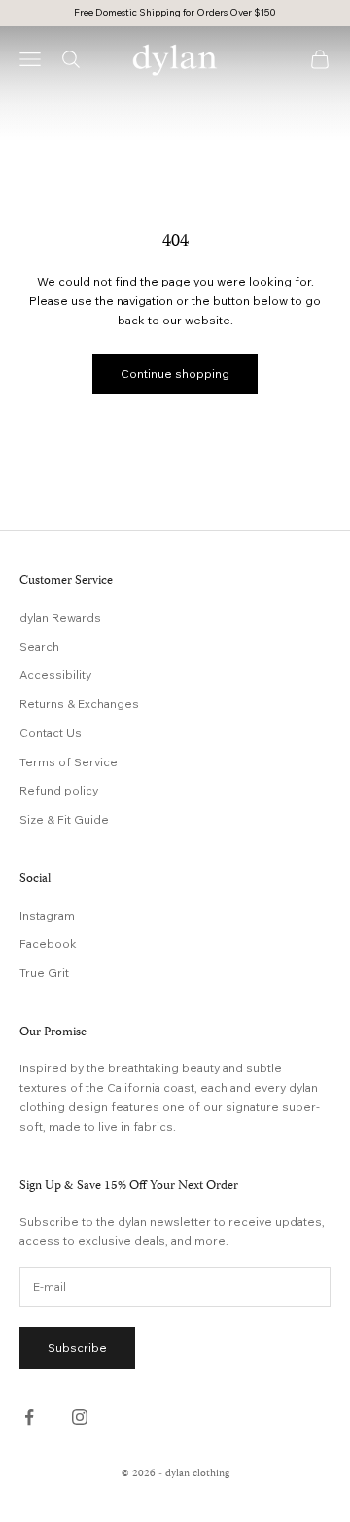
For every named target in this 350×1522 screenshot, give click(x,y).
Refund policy (58, 790)
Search (39, 646)
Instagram (47, 915)
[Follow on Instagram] (79, 1417)
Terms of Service (68, 762)
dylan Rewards (60, 617)
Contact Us (50, 733)
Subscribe (77, 1347)
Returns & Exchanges (79, 703)
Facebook (48, 943)
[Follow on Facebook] (29, 1417)
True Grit (44, 972)
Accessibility (55, 674)
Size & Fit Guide (64, 819)
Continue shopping (175, 373)
